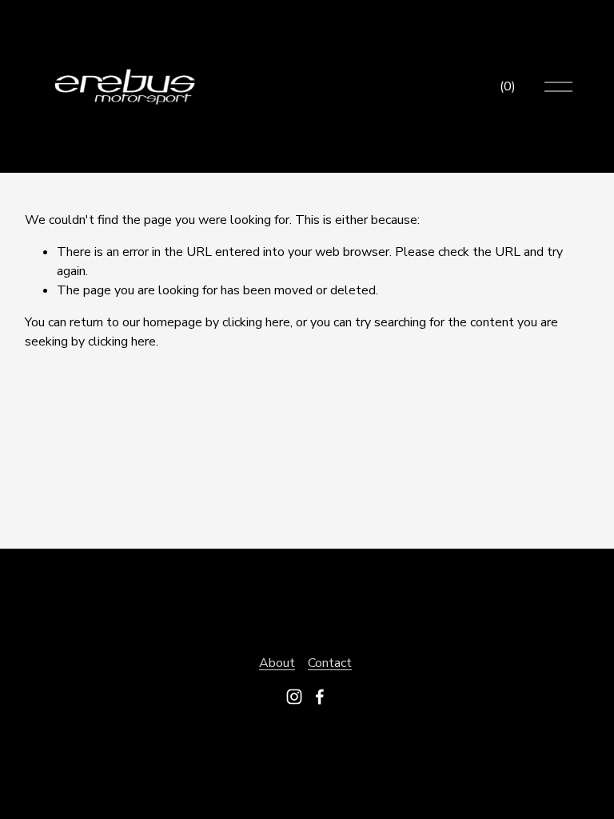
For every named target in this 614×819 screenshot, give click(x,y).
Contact (330, 663)
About (277, 663)
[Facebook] (320, 697)
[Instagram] (294, 697)
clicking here (256, 322)
